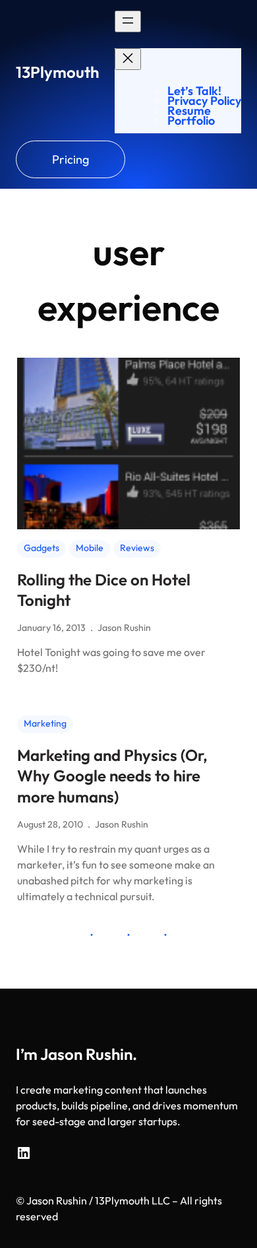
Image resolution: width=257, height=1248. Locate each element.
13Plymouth (57, 72)
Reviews (137, 548)
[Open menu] (128, 21)
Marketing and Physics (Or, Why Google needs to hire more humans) (112, 775)
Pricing (70, 159)
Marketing (45, 723)
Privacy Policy (204, 100)
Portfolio (191, 120)
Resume (189, 110)
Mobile (89, 548)
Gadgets (41, 548)
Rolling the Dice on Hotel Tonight (103, 590)
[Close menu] (128, 59)
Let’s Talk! (194, 90)
